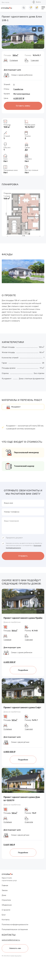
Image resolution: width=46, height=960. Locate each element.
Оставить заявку (23, 106)
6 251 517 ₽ (18, 98)
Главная (5, 885)
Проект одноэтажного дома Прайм (23, 618)
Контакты (6, 920)
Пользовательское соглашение (15, 929)
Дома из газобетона (12, 622)
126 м (14, 813)
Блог (4, 915)
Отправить (23, 556)
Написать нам (15, 948)
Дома (4, 895)
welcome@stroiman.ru (11, 940)
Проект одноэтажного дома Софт (22, 707)
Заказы (5, 890)
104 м (14, 631)
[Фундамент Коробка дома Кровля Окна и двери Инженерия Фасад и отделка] (23, 407)
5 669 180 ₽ (9, 844)
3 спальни (8, 729)
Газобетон (18, 89)
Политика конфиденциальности (15, 924)
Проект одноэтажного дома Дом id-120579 (22, 799)
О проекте (6, 910)
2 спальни (14, 60)
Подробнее (23, 670)
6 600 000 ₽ (9, 662)
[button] (40, 36)
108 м (15, 55)
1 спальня (7, 640)
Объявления (7, 905)
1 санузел (35, 60)
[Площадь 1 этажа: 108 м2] (23, 215)
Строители (6, 900)
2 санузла (29, 822)
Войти (38, 2)
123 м (14, 720)
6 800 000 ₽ (9, 752)
